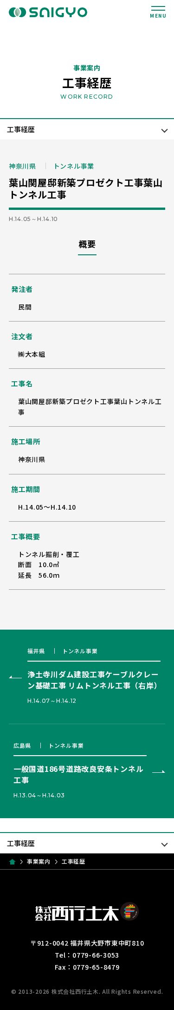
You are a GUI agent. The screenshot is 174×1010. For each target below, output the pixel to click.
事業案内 (39, 861)
